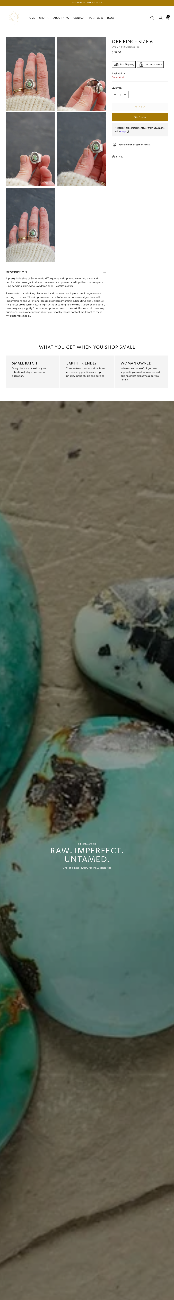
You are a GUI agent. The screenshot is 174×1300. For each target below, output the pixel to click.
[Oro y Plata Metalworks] (14, 18)
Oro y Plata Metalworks (125, 46)
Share (119, 157)
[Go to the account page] (159, 17)
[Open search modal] (152, 17)
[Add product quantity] (125, 94)
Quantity (117, 87)
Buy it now (140, 117)
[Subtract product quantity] (115, 94)
